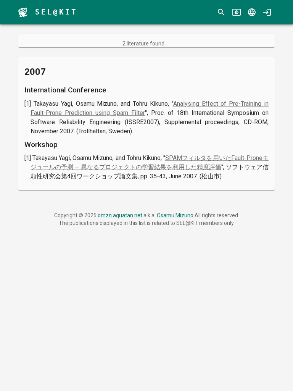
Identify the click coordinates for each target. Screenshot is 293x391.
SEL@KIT (56, 12)
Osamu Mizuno (175, 215)
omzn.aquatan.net (120, 215)
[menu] (23, 12)
